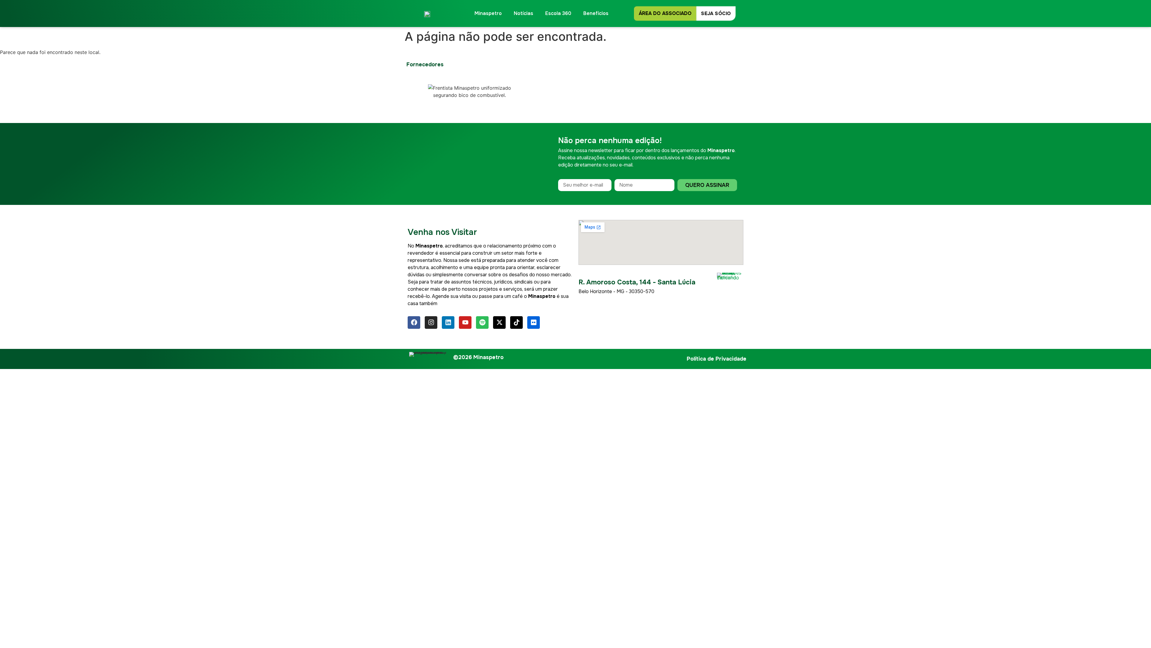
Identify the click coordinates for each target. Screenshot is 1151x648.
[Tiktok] (516, 322)
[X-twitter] (499, 322)
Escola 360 (558, 13)
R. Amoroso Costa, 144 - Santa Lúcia (636, 282)
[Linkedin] (448, 322)
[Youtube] (465, 322)
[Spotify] (482, 322)
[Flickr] (533, 322)
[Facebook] (414, 322)
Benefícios (595, 13)
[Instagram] (431, 322)
